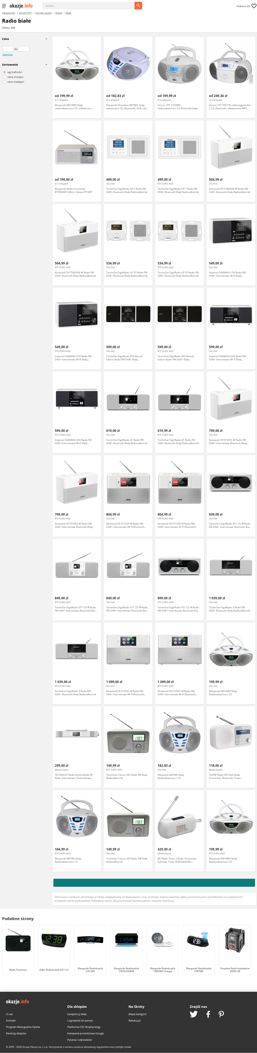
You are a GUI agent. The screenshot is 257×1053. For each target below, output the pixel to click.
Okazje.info (8, 13)
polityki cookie (123, 1047)
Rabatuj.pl (134, 1020)
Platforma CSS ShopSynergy (84, 1027)
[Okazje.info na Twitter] (194, 1014)
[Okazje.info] (22, 6)
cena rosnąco (15, 77)
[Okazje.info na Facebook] (208, 1014)
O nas (9, 1014)
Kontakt (11, 1020)
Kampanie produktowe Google (85, 1033)
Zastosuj (8, 54)
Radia (58, 12)
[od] (8, 49)
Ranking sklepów (16, 1033)
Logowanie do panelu (80, 1020)
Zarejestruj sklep (77, 1014)
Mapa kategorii (137, 1014)
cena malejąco (15, 82)
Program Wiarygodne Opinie (23, 1027)
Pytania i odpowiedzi (79, 1040)
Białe (68, 12)
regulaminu (102, 1047)
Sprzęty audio (43, 12)
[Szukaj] (91, 3)
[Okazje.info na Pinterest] (221, 1014)
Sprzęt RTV (25, 12)
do (16, 49)
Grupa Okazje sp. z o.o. (35, 1047)
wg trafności (14, 72)
